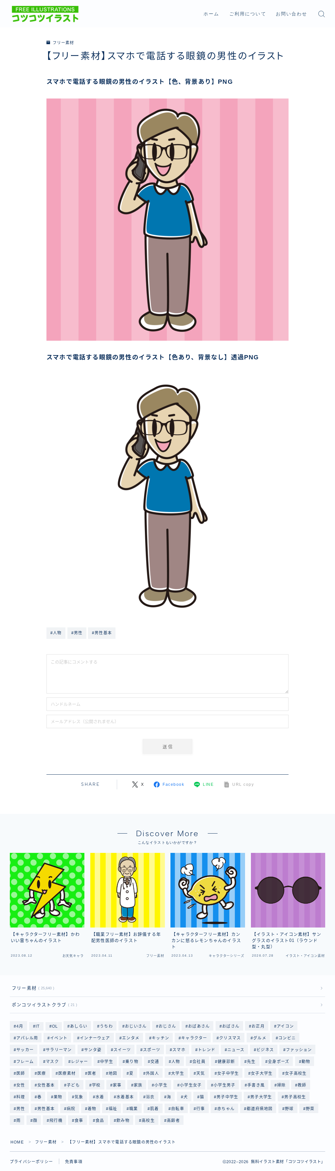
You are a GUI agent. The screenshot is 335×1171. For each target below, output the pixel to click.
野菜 (310, 1109)
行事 (200, 1109)
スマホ (179, 1050)
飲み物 (123, 1120)
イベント (59, 1038)
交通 (155, 1061)
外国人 (152, 1073)
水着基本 (125, 1097)
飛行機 (55, 1120)
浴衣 (150, 1097)
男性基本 (46, 1109)
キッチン (160, 1038)
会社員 (198, 1061)
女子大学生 (262, 1073)
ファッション (299, 1050)
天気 (200, 1073)
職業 (134, 1109)
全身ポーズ (278, 1061)
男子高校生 (295, 1097)
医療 (41, 1073)
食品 (100, 1120)
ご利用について (247, 14)
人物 (176, 1061)
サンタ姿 (92, 1050)
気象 (79, 1097)
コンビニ (287, 1038)
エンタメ (131, 1038)
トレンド (206, 1050)
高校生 (148, 1120)
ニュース (235, 1050)
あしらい (79, 1026)
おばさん (230, 1026)
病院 (71, 1109)
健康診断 (226, 1061)
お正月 (258, 1026)
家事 (117, 1085)
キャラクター (194, 1038)
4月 (19, 1026)
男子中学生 (227, 1097)
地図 (113, 1073)
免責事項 (73, 1162)
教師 (302, 1085)
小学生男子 (224, 1085)
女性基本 (46, 1085)
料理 (20, 1097)
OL (55, 1026)
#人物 (56, 633)
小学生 (161, 1085)
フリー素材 (63, 43)
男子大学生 (261, 1097)
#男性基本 (102, 633)
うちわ (106, 1026)
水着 (100, 1097)
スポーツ (151, 1050)
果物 (58, 1097)
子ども (73, 1085)
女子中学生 (228, 1073)
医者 (92, 1073)
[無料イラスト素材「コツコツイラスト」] (45, 14)
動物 (306, 1061)
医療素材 (67, 1073)
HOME (17, 1142)
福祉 (113, 1109)
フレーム (25, 1061)
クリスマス (230, 1038)
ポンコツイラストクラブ (43, 1004)
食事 (79, 1120)
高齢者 (173, 1120)
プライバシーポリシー (31, 1162)
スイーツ (122, 1050)
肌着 (154, 1109)
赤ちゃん (226, 1109)
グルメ (259, 1038)
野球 (289, 1109)
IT (38, 1026)
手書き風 (256, 1085)
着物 (92, 1109)
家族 (138, 1085)
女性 (20, 1085)
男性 (20, 1109)
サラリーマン (59, 1050)
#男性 (77, 633)
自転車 (177, 1109)
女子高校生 (296, 1073)
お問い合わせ (292, 14)
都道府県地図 (260, 1109)
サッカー (25, 1050)
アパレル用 (27, 1038)
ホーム (211, 14)
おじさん (167, 1026)
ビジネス (265, 1050)
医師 (20, 1073)
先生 (251, 1061)
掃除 (281, 1085)
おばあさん (199, 1026)
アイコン (285, 1026)
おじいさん (136, 1026)
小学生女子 (191, 1085)
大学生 (177, 1073)
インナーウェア (95, 1038)
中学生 (107, 1061)
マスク (52, 1061)
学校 (96, 1085)
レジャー (79, 1061)
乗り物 (132, 1061)
